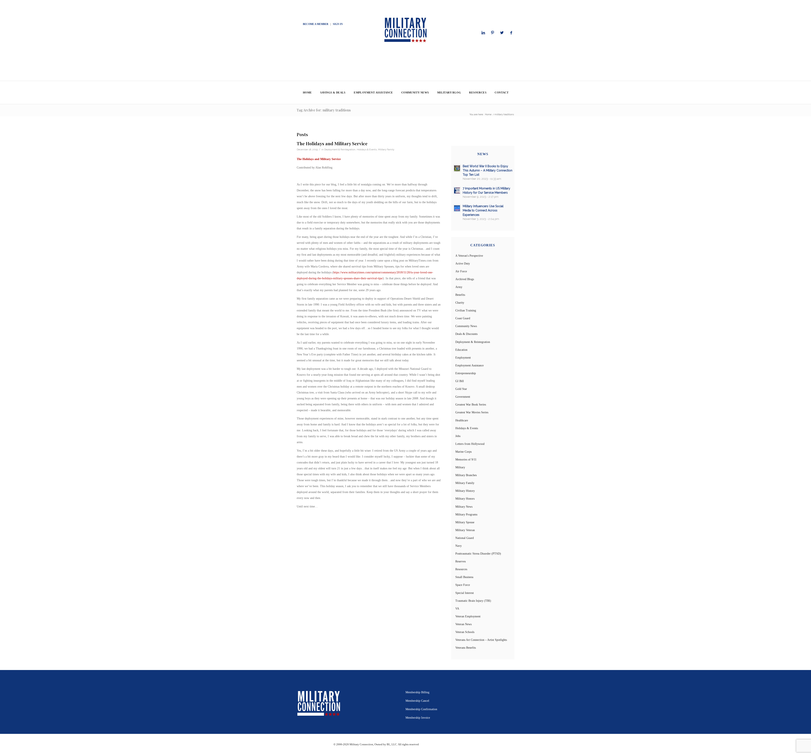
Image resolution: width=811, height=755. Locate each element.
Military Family (386, 149)
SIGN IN (338, 24)
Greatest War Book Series (470, 404)
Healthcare (461, 420)
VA (457, 608)
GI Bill (459, 381)
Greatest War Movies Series (471, 412)
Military (460, 467)
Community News (466, 326)
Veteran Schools (464, 632)
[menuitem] (307, 92)
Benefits (460, 294)
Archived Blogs (464, 279)
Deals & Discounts (466, 334)
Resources (461, 569)
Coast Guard (462, 318)
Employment (463, 357)
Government (462, 396)
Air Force (461, 271)
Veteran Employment (467, 616)
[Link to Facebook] (511, 33)
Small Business (464, 577)
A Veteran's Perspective (469, 255)
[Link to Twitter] (502, 33)
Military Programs (466, 514)
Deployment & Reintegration (339, 149)
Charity (459, 302)
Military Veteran (465, 530)
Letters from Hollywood (469, 443)
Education (461, 349)
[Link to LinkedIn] (483, 33)
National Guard (464, 538)
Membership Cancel (417, 700)
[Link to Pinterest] (492, 33)
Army (458, 287)
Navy (458, 545)
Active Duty (462, 263)
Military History (465, 490)
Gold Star (461, 389)
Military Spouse (464, 522)
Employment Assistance (469, 365)
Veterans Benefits (465, 647)
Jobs (457, 436)
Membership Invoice (418, 717)
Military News (463, 506)
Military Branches (466, 475)
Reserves (460, 561)
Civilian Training (465, 310)
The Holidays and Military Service (332, 143)
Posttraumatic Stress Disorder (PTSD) (478, 553)
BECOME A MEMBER (315, 24)
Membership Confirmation (421, 709)
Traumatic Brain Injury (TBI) (473, 600)
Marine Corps (463, 451)
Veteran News (463, 624)
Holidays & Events (367, 149)
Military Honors (465, 498)
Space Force (462, 584)
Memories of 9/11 (465, 459)
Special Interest (464, 593)
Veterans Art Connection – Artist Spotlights (481, 639)
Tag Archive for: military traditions (324, 110)
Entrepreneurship (465, 373)
